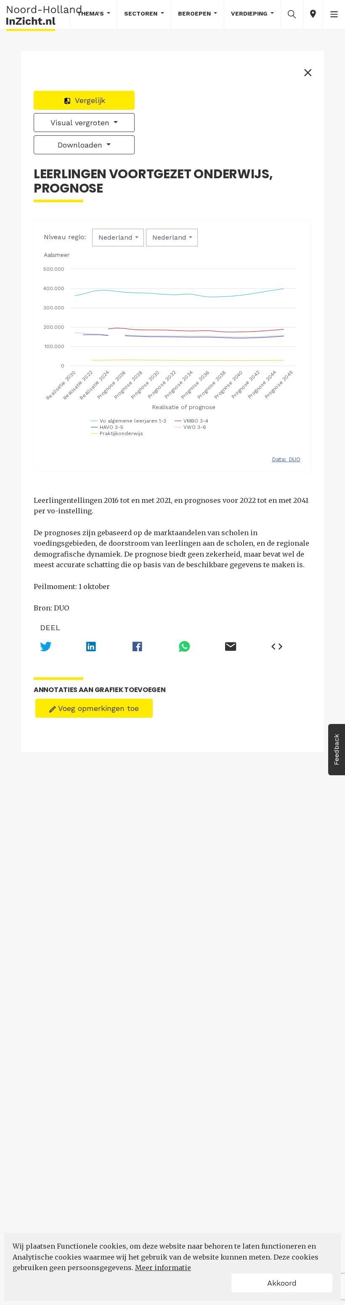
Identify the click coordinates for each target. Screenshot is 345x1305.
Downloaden (81, 144)
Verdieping (250, 13)
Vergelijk (89, 100)
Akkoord (282, 1283)
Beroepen (195, 13)
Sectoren (141, 13)
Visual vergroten (81, 122)
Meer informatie (163, 1267)
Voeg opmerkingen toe (97, 708)
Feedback (336, 749)
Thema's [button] (91, 13)
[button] (292, 13)
